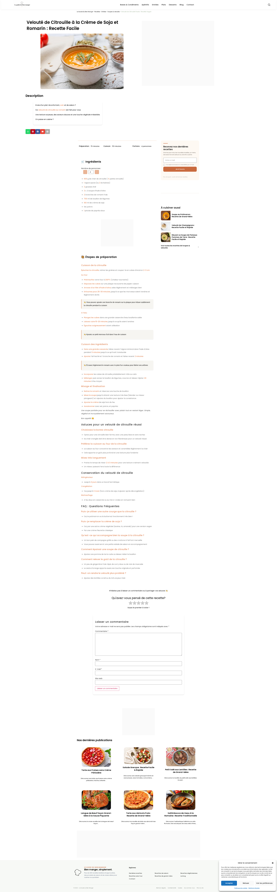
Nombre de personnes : (91, 168)
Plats (164, 4)
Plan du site (200, 888)
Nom (97, 660)
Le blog (183, 876)
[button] (273, 863)
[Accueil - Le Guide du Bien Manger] (35, 5)
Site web (98, 678)
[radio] (131, 603)
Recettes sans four (135, 876)
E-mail (98, 669)
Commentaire (101, 631)
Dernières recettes (135, 873)
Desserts (173, 4)
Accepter (229, 883)
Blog (182, 4)
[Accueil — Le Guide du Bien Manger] (78, 872)
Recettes (97, 12)
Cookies (180, 888)
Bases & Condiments (129, 4)
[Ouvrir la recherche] (269, 4)
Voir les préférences (264, 883)
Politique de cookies (240, 888)
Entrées (155, 4)
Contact (190, 4)
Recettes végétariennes (188, 873)
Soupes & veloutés (114, 12)
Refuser (246, 883)
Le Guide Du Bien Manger (85, 12)
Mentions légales (254, 888)
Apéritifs (145, 4)
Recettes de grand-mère (163, 876)
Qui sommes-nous (189, 888)
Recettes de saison (161, 873)
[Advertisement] (178, 53)
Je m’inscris (180, 169)
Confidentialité (172, 888)
